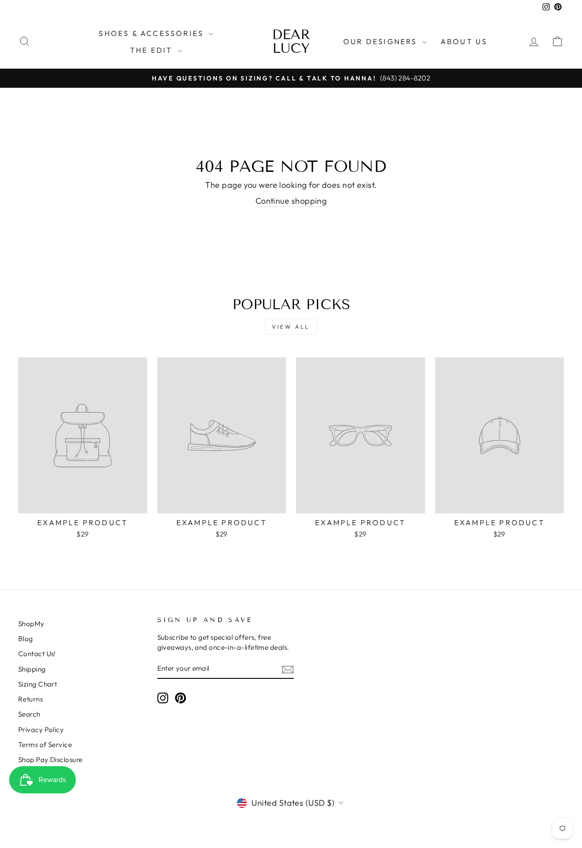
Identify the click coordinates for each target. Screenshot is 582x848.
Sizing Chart (37, 684)
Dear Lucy (291, 41)
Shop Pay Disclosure (50, 759)
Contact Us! (37, 653)
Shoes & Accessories (152, 33)
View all (291, 326)
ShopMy (31, 623)
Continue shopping (291, 201)
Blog (25, 638)
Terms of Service (45, 744)
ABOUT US (464, 41)
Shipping (32, 669)
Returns (30, 699)
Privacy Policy (41, 729)
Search (29, 714)
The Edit (153, 50)
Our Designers (381, 41)
